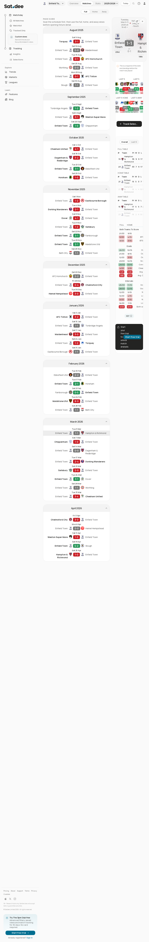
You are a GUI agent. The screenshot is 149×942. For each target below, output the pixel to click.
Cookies (6, 894)
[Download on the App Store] (5, 899)
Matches (87, 3)
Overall (124, 142)
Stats (98, 3)
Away (104, 11)
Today (125, 3)
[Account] (144, 3)
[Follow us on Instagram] (15, 899)
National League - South (135, 23)
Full (85, 11)
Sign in (29, 937)
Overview (74, 3)
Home (95, 11)
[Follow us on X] (10, 899)
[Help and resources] (139, 3)
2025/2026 (109, 3)
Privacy (34, 891)
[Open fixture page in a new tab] (137, 21)
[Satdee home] (20, 6)
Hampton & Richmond (127, 159)
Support (20, 891)
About (13, 891)
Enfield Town (127, 166)
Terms (27, 891)
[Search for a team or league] (133, 3)
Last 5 (134, 142)
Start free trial (19, 932)
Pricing (6, 891)
